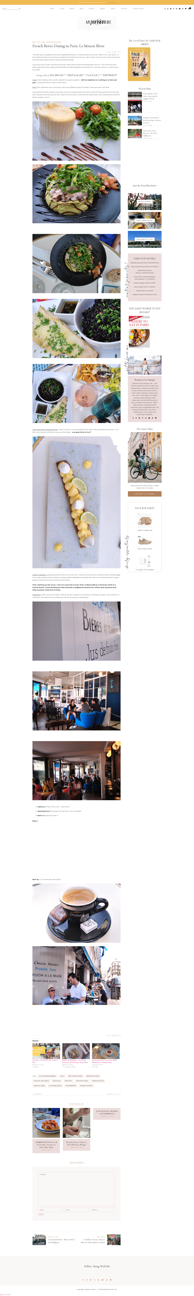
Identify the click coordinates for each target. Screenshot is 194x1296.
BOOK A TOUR (5, 1295)
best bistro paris (75, 1076)
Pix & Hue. (113, 1289)
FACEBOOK (57, 75)
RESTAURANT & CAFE (53, 42)
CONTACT (124, 8)
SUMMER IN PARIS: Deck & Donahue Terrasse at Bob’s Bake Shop (46, 1144)
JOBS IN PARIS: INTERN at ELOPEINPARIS (107, 1112)
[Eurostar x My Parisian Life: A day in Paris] (46, 1051)
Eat (38, 42)
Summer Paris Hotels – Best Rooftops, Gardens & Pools (152, 120)
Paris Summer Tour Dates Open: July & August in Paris (150, 96)
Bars (34, 42)
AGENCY (102, 8)
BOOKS (72, 8)
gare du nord (39, 1085)
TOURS (62, 8)
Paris (43, 42)
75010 (62, 1076)
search (5, 9)
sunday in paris (86, 1085)
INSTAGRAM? (76, 75)
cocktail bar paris (41, 1081)
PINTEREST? (110, 75)
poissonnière (71, 1085)
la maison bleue (55, 1085)
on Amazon (111, 2)
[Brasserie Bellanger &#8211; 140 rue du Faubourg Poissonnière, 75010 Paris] (76, 1051)
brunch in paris (92, 1076)
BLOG (81, 8)
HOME (52, 8)
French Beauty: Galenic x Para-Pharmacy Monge (76, 1143)
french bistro (98, 1081)
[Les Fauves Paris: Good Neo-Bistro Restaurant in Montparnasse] (106, 1051)
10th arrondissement (47, 1076)
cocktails (57, 1081)
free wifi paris (82, 1081)
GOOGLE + (93, 75)
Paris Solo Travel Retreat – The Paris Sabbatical (150, 133)
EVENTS (91, 8)
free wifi (68, 1081)
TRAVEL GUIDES (138, 8)
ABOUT (113, 8)
